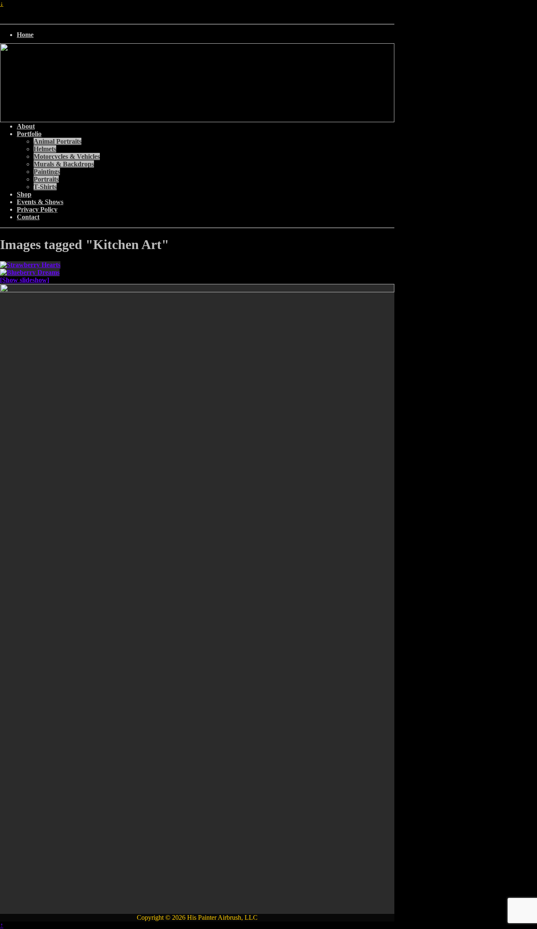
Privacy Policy (37, 209)
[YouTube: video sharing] (388, 35)
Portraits (46, 179)
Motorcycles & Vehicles (67, 156)
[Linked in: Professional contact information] (390, 35)
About (26, 126)
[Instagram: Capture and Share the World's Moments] (393, 35)
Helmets (45, 148)
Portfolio (29, 133)
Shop (24, 194)
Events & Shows (40, 201)
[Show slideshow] (24, 279)
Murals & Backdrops (64, 164)
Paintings (47, 171)
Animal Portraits (57, 141)
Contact (28, 216)
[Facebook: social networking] (387, 35)
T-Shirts (45, 186)
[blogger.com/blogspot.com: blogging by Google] (392, 35)
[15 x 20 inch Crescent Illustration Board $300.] (197, 272)
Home (25, 34)
